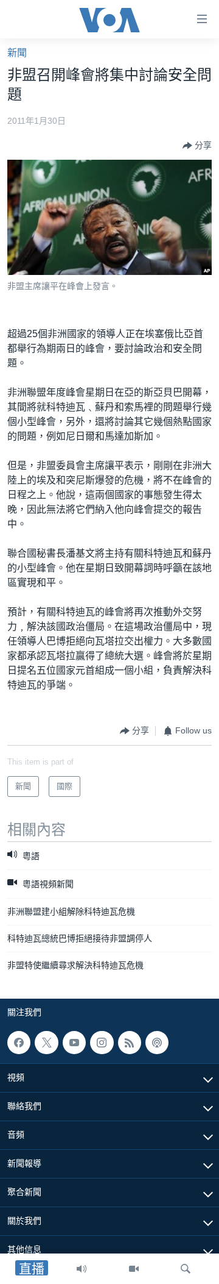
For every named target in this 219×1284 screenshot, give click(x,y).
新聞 (17, 53)
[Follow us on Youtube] (74, 1042)
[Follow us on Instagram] (101, 1042)
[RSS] (129, 1042)
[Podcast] (157, 1042)
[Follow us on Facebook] (18, 1042)
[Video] (134, 1269)
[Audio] (81, 1269)
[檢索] (185, 1269)
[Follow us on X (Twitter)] (46, 1042)
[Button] (197, 145)
